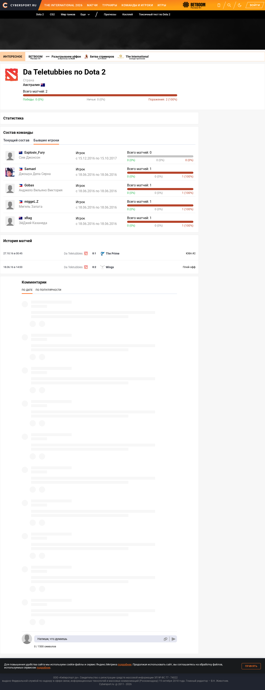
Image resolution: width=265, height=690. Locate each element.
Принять (251, 666)
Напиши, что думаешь (52, 639)
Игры (162, 5)
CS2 (52, 14)
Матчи (92, 5)
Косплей (127, 14)
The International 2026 (63, 5)
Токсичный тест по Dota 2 (154, 14)
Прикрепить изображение (165, 639)
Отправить (173, 639)
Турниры (109, 5)
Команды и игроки (137, 5)
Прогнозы (110, 14)
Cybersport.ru (106, 684)
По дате (27, 289)
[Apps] (219, 5)
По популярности (48, 289)
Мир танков (68, 14)
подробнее (124, 664)
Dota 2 (40, 14)
